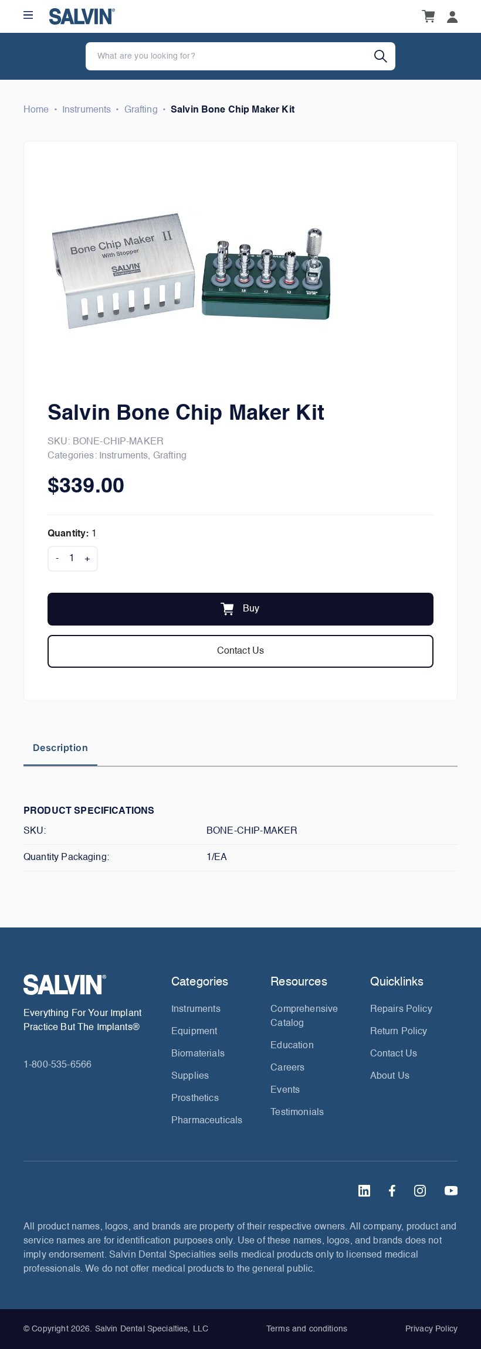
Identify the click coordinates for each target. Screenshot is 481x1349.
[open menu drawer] (28, 15)
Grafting (141, 110)
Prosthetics (195, 1098)
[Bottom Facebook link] (392, 1191)
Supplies (190, 1076)
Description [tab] (60, 747)
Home (36, 110)
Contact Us (241, 651)
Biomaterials (198, 1054)
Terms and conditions (306, 1329)
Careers (287, 1068)
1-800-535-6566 (57, 1065)
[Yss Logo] (92, 984)
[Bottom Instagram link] (420, 1191)
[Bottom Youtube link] (451, 1190)
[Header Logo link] (82, 16)
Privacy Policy (431, 1329)
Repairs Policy (401, 1009)
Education (291, 1046)
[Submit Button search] (384, 56)
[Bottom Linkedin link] (364, 1191)
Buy (251, 609)
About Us (389, 1076)
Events (285, 1090)
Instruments (86, 110)
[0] (428, 16)
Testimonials (297, 1112)
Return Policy (399, 1032)
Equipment (194, 1032)
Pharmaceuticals (206, 1121)
